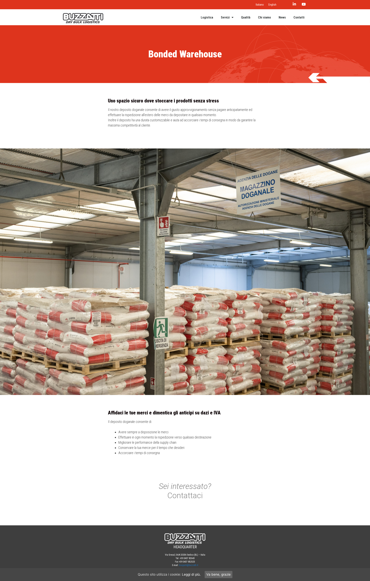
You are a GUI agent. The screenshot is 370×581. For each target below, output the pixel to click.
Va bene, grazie (218, 574)
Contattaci (185, 495)
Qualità (245, 17)
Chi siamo (264, 17)
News (282, 17)
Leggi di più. (191, 574)
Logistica (207, 17)
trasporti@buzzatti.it (188, 565)
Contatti (298, 17)
